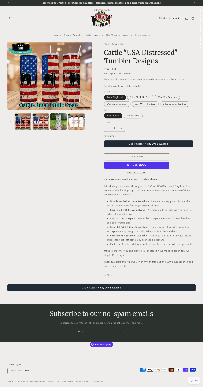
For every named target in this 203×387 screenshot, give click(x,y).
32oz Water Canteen (145, 104)
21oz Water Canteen (117, 104)
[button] (10, 18)
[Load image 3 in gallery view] (58, 121)
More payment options (136, 172)
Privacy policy (67, 381)
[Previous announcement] (8, 3)
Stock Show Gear (21, 381)
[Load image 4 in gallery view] (76, 121)
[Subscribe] (125, 331)
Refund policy (53, 381)
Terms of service (82, 381)
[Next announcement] (194, 3)
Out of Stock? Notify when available (148, 144)
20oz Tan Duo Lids (167, 97)
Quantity (108, 122)
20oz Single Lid (115, 97)
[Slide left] (10, 121)
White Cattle (133, 116)
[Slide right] (89, 121)
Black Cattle (113, 116)
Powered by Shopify (37, 381)
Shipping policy (98, 381)
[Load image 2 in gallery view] (41, 121)
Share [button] (110, 275)
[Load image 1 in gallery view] (23, 121)
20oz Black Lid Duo (140, 97)
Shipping (108, 74)
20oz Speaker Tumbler (174, 104)
